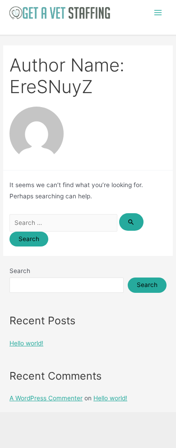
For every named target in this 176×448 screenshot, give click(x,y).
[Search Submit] (131, 222)
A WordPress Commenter (46, 398)
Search (19, 270)
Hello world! (26, 343)
